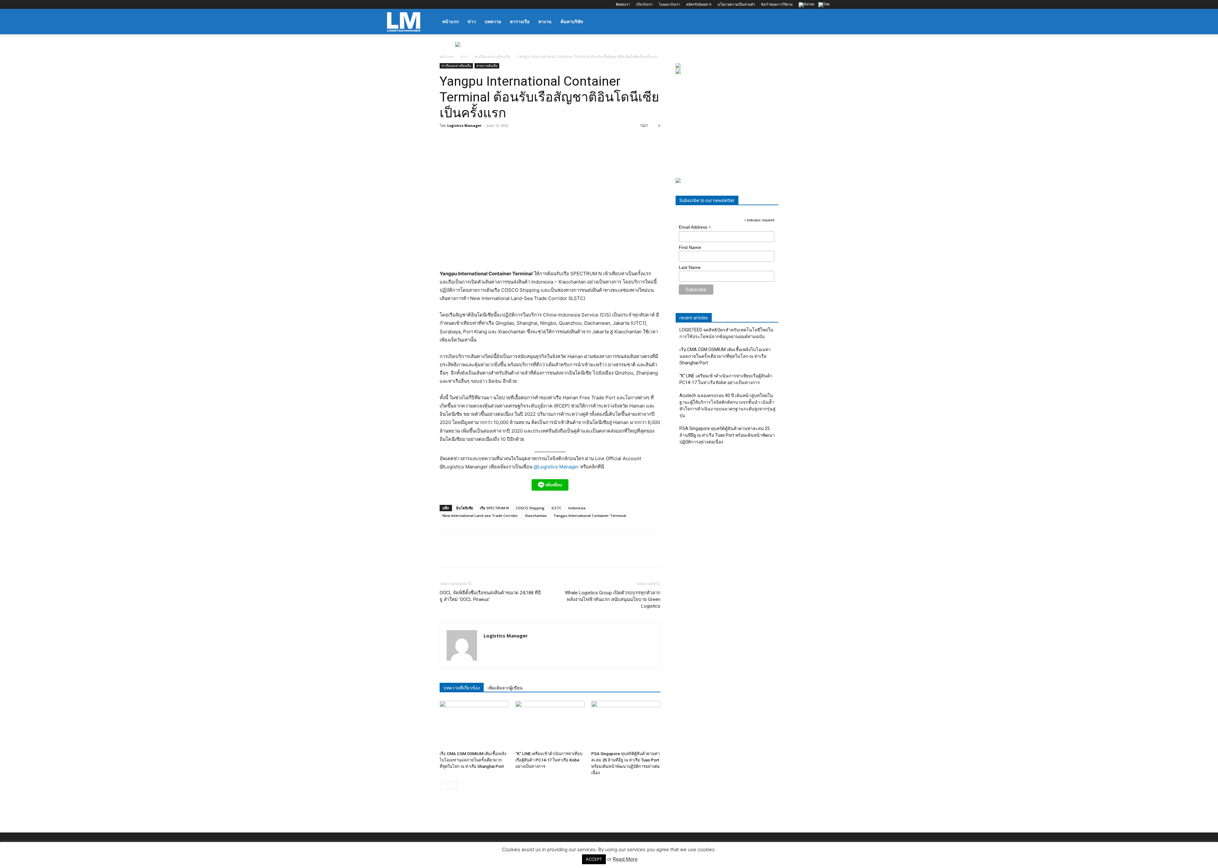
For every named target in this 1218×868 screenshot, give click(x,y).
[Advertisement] (727, 126)
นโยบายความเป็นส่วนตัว (736, 4)
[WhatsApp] (489, 554)
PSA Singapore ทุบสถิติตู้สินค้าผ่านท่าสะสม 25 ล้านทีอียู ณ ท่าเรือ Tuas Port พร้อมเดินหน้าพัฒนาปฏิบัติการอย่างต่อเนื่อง (727, 435)
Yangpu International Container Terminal (590, 515)
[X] (423, 4)
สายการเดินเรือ (486, 65)
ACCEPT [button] (594, 859)
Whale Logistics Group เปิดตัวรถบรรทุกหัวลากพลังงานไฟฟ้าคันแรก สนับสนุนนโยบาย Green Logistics (612, 599)
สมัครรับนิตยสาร (698, 4)
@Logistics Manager (556, 467)
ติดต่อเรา (623, 4)
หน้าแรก (450, 21)
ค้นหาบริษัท (571, 21)
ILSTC (556, 508)
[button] (823, 22)
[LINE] (475, 554)
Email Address (695, 227)
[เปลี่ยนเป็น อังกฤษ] (807, 5)
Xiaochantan (536, 515)
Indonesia (577, 508)
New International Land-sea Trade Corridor (480, 515)
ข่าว (472, 21)
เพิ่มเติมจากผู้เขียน (505, 687)
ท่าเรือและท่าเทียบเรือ (492, 56)
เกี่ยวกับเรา (644, 4)
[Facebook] (391, 4)
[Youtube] (433, 4)
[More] (533, 554)
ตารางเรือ (519, 21)
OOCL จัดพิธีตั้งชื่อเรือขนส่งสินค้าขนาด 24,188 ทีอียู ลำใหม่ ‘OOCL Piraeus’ (490, 596)
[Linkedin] (412, 4)
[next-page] (454, 785)
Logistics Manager (464, 125)
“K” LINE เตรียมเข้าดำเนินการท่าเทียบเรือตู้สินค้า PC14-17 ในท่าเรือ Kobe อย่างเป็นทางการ (548, 760)
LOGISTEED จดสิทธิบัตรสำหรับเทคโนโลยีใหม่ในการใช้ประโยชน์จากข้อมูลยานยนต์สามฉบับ (726, 333)
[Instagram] (402, 4)
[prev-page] (444, 785)
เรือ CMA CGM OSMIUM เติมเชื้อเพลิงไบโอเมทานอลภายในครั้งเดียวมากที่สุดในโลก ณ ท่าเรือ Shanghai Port (473, 760)
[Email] (519, 554)
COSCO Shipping (530, 508)
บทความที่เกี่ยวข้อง (461, 687)
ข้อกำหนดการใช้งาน (777, 4)
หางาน (545, 21)
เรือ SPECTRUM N (494, 508)
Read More (625, 859)
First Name (690, 247)
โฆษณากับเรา (669, 4)
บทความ (493, 21)
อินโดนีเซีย (464, 508)
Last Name (690, 267)
